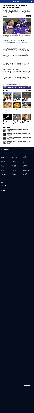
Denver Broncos (2, 170)
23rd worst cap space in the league (21, 58)
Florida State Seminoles (26, 158)
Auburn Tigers (24, 156)
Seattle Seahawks (14, 174)
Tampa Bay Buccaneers (14, 158)
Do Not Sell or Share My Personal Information (28, 384)
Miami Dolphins (2, 166)
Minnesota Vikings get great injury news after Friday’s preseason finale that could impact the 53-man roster (19, 134)
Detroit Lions (13, 161)
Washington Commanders (15, 169)
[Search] (31, 1)
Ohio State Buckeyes (25, 165)
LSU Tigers (24, 161)
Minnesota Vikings (10, 3)
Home (4, 3)
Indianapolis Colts (3, 161)
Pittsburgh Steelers (3, 158)
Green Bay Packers (14, 162)
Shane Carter (5, 16)
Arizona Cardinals (14, 170)
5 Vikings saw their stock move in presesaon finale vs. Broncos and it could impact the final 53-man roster (19, 138)
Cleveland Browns (3, 157)
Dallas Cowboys (14, 165)
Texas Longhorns (25, 174)
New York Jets (2, 169)
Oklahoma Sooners (25, 166)
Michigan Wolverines (25, 162)
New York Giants (14, 166)
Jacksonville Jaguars (3, 162)
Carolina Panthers (14, 156)
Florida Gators (24, 157)
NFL (6, 3)
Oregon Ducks (25, 169)
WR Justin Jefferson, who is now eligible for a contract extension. (21, 42)
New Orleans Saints (14, 157)
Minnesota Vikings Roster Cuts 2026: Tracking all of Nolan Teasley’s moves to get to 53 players (18, 142)
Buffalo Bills (2, 165)
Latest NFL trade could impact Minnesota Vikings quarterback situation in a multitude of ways (18, 130)
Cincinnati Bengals (3, 156)
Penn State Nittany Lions (26, 170)
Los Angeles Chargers (3, 174)
